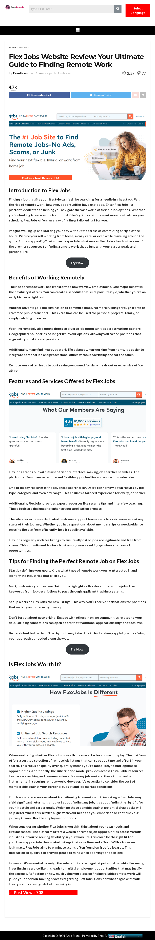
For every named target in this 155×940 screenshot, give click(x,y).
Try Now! (77, 263)
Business (24, 47)
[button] (77, 30)
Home (12, 47)
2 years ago (44, 73)
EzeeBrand (21, 73)
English (120, 936)
